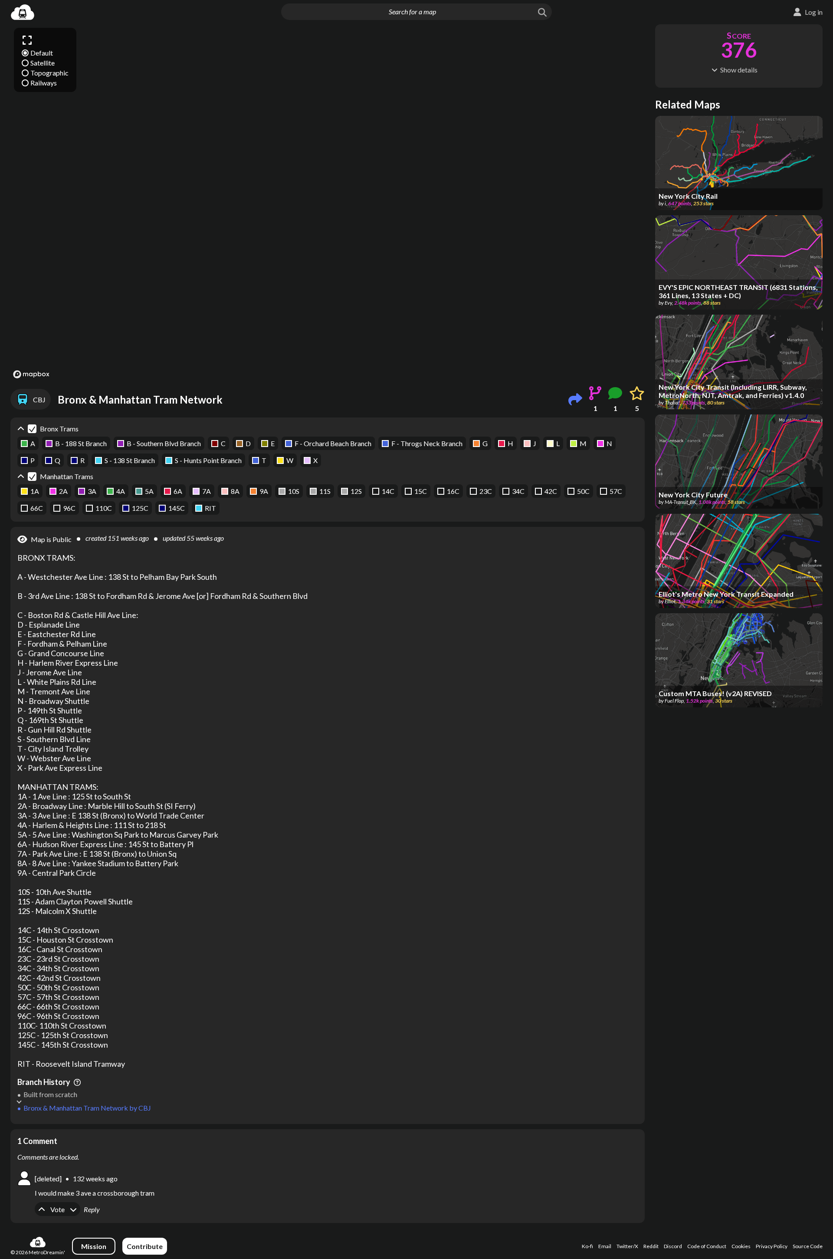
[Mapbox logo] (31, 374)
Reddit (651, 1246)
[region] (327, 202)
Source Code (808, 1246)
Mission (93, 1246)
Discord (673, 1246)
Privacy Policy (771, 1246)
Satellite (42, 63)
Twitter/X (627, 1246)
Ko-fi (587, 1246)
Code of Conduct (706, 1246)
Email (604, 1246)
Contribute (145, 1246)
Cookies (741, 1246)
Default (41, 53)
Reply (92, 1209)
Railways (43, 83)
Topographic (49, 73)
